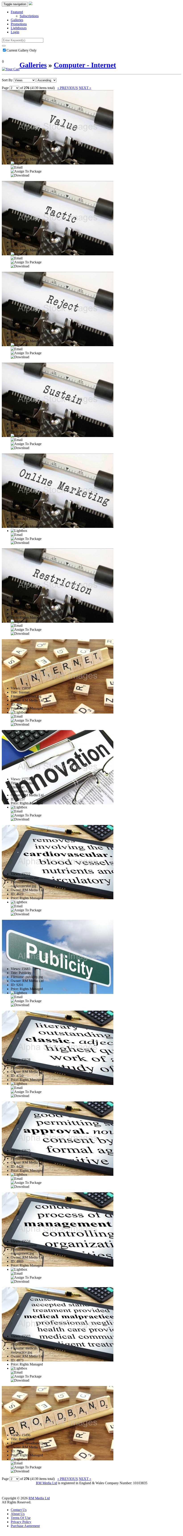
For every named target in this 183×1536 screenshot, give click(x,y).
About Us (18, 1514)
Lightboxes (19, 28)
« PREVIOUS (67, 88)
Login (15, 32)
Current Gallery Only (21, 50)
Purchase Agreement (25, 1526)
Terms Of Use (21, 1518)
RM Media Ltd (46, 1483)
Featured (17, 12)
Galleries (17, 20)
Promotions (19, 24)
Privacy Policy (21, 1522)
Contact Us (19, 1510)
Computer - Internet (85, 65)
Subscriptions (29, 16)
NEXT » (85, 88)
